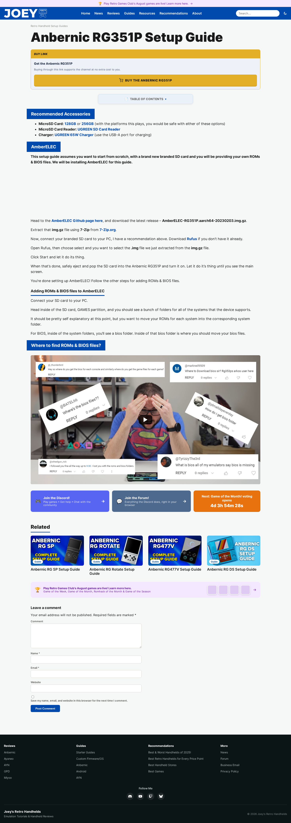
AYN (7, 765)
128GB (70, 124)
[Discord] (130, 796)
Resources (147, 13)
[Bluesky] (161, 796)
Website (36, 682)
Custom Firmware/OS (90, 758)
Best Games (156, 771)
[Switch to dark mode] (285, 13)
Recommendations (174, 13)
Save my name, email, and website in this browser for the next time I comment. (79, 700)
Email (35, 667)
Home (85, 13)
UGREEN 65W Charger (74, 135)
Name (35, 653)
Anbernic (9, 752)
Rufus (192, 239)
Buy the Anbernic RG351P (148, 80)
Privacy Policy (230, 771)
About (197, 13)
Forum (224, 758)
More (224, 745)
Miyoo (8, 777)
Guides (129, 13)
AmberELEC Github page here (77, 221)
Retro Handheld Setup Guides (49, 25)
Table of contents (147, 99)
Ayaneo (8, 758)
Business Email (230, 765)
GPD (7, 771)
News (98, 13)
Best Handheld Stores (162, 765)
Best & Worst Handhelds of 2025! (169, 752)
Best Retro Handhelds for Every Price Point (176, 758)
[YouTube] (140, 796)
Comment (37, 621)
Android (81, 771)
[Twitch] (150, 796)
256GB (88, 124)
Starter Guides (85, 752)
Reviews (113, 13)
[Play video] (145, 419)
